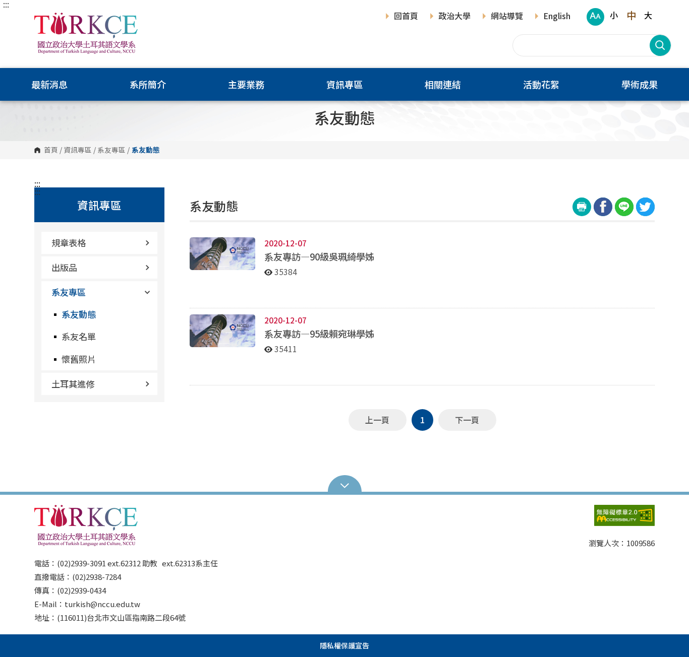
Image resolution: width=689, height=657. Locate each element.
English (556, 17)
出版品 (64, 267)
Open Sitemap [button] (345, 484)
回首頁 (406, 17)
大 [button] (648, 15)
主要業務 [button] (246, 84)
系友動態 (79, 314)
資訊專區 (78, 150)
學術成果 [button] (639, 84)
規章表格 (68, 242)
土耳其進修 (72, 383)
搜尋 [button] (660, 45)
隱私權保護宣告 (344, 645)
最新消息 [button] (49, 84)
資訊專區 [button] (344, 84)
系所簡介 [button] (148, 84)
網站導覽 (507, 17)
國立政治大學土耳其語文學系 (44, 20)
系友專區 (111, 150)
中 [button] (631, 15)
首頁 (51, 150)
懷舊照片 (79, 359)
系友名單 (79, 336)
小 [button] (614, 15)
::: (6, 4)
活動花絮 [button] (541, 84)
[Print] (581, 207)
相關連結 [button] (443, 84)
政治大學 (454, 17)
